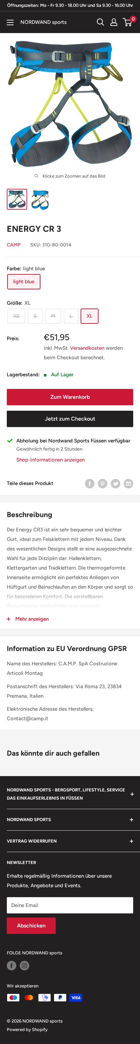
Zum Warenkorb (70, 397)
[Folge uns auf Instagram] (24, 965)
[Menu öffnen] (10, 22)
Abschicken (31, 925)
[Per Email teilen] (128, 483)
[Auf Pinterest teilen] (102, 483)
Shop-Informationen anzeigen (50, 460)
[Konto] (113, 22)
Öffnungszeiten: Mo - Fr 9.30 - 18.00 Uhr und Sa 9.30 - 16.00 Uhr (70, 5)
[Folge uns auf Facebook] (11, 965)
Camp (13, 245)
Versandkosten (87, 348)
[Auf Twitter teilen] (115, 483)
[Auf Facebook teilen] (89, 483)
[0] (127, 22)
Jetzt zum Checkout (70, 418)
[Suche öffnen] (100, 22)
